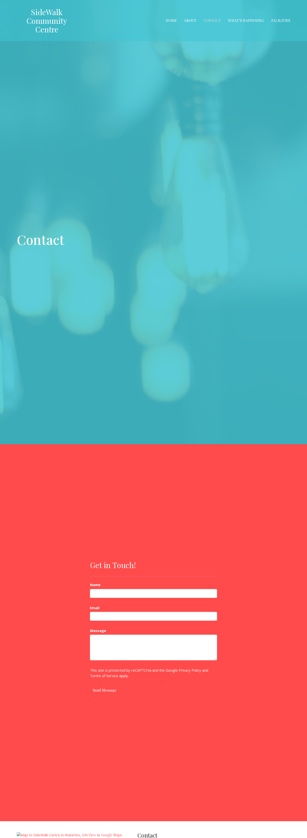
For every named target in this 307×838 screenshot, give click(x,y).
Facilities (280, 20)
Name (95, 584)
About (190, 20)
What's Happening (246, 20)
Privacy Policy (190, 670)
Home (171, 20)
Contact (212, 20)
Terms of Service (104, 675)
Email (94, 607)
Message (98, 630)
